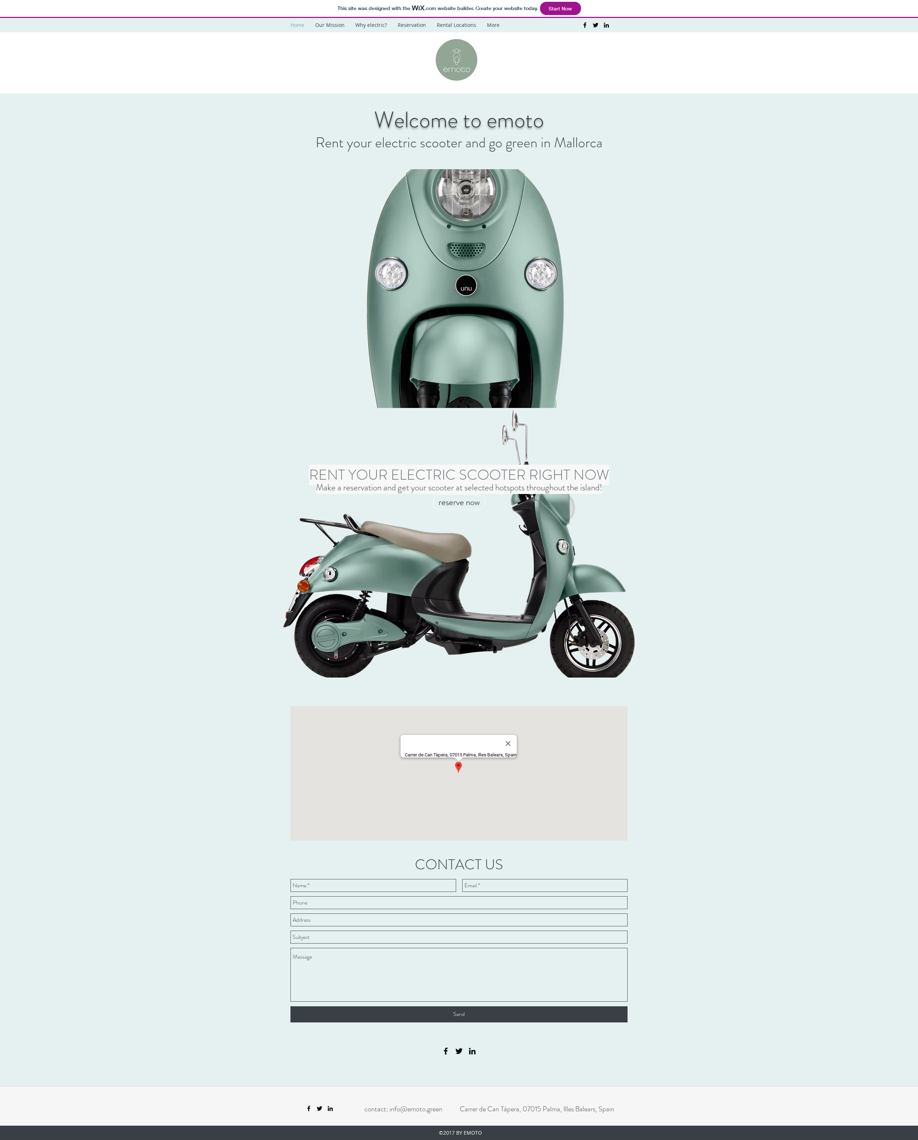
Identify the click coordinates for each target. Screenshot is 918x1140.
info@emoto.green (416, 1109)
